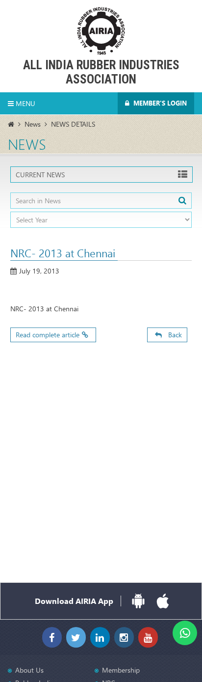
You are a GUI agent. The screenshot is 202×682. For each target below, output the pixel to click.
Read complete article (47, 334)
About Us (29, 670)
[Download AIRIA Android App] (138, 601)
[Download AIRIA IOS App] (162, 601)
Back (173, 334)
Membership (121, 670)
